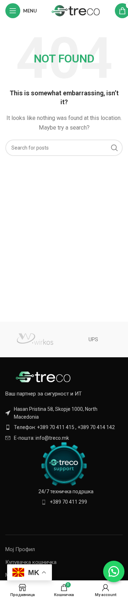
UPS (93, 339)
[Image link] (44, 376)
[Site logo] (76, 10)
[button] (113, 571)
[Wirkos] (34, 339)
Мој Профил (20, 549)
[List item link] (64, 427)
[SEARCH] (114, 148)
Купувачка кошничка (31, 562)
